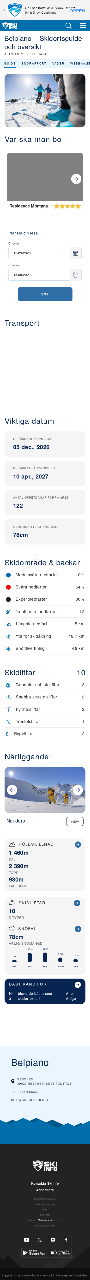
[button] (68, 26)
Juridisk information (45, 1199)
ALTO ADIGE (15, 54)
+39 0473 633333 (24, 1091)
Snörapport (34, 63)
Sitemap (45, 1214)
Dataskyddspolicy (45, 1204)
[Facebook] (66, 1240)
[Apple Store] (60, 1252)
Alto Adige (71, 996)
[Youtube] (27, 1240)
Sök (45, 294)
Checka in (15, 243)
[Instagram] (53, 1240)
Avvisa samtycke (45, 1225)
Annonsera (45, 1189)
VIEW (75, 821)
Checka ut (15, 265)
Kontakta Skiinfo (45, 1183)
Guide (10, 63)
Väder (58, 63)
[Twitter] (40, 1240)
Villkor (45, 1209)
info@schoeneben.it (29, 1100)
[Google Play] (34, 1252)
